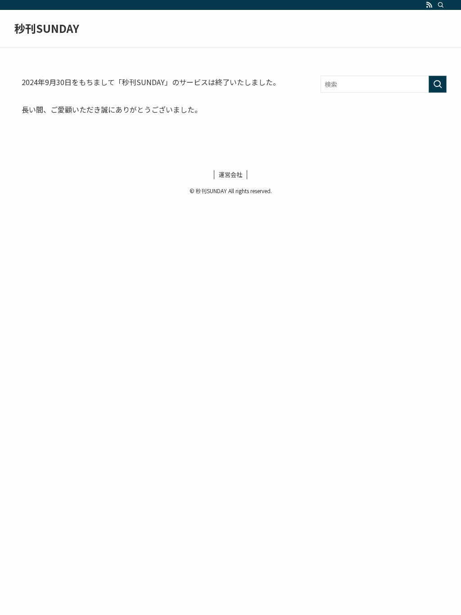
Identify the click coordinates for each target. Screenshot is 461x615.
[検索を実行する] (438, 84)
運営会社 (230, 174)
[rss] (429, 5)
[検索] (441, 5)
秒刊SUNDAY (46, 28)
